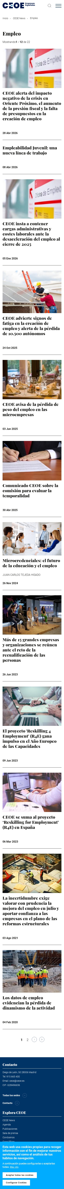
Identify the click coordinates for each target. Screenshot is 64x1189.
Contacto (7, 1103)
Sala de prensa (10, 1133)
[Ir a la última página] (41, 1039)
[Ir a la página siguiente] (34, 1039)
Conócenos (9, 1137)
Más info (14, 1167)
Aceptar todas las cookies (19, 1175)
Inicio (5, 18)
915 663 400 (13, 1076)
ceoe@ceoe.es (16, 1080)
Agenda (7, 1124)
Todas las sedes (11, 1095)
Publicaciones (10, 1128)
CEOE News (19, 18)
